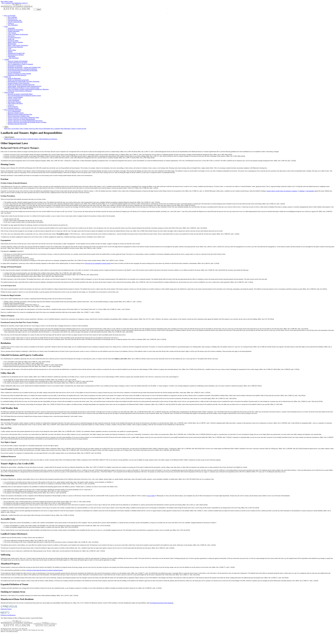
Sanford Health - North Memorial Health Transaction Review (24, 86)
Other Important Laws (45, 139)
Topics (6, 26)
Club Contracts (12, 33)
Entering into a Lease (10, 139)
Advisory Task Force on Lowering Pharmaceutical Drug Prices (25, 120)
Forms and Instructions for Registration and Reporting (22, 70)
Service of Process (13, 106)
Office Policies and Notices (15, 103)
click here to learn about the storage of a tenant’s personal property (44, 570)
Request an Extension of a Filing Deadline (19, 73)
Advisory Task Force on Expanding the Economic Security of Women (27, 122)
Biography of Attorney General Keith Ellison (20, 94)
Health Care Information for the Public (18, 80)
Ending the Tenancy (33, 139)
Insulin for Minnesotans (14, 78)
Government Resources (14, 37)
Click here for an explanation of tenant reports (97, 263)
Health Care (11, 39)
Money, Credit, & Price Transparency (18, 45)
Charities (6, 59)
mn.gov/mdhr (151, 495)
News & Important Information (12, 109)
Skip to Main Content (7, 1)
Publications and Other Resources (17, 75)
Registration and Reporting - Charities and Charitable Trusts (24, 67)
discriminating (310, 191)
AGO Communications (14, 111)
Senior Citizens (12, 50)
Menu (6, 127)
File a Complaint (6, 3)
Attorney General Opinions (15, 97)
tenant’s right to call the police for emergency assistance (282, 191)
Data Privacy (11, 36)
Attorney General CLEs (14, 98)
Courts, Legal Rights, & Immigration (18, 34)
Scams (9, 48)
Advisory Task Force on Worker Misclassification (21, 119)
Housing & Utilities (13, 40)
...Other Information (13, 58)
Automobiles (11, 28)
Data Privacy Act (12, 18)
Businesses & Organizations (15, 29)
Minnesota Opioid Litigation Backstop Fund (20, 114)
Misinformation (12, 44)
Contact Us (24, 3)
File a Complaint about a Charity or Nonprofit (20, 64)
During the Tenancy (21, 139)
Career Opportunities (13, 100)
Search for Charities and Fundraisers (18, 61)
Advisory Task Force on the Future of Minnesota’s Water (23, 117)
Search (38, 9)
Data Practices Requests (14, 102)
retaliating (302, 191)
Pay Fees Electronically (14, 72)
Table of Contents (9, 137)
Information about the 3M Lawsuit (17, 124)
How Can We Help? (9, 15)
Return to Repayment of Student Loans (18, 116)
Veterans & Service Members (16, 55)
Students (10, 51)
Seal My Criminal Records (15, 22)
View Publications (16, 3)
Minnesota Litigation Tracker (16, 113)
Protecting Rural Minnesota (15, 47)
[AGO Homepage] (17, 9)
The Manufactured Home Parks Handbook (161, 603)
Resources (54, 139)
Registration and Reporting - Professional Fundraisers (22, 69)
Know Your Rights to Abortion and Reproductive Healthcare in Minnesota (28, 89)
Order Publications (65, 128)
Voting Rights (11, 56)
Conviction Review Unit (14, 20)
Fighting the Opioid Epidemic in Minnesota (20, 91)
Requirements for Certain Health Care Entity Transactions (23, 81)
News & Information (44, 128)
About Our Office (9, 92)
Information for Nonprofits (15, 65)
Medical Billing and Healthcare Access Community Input (23, 87)
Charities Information (13, 31)
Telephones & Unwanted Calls (16, 53)
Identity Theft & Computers (15, 42)
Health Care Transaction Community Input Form (21, 84)
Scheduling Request (13, 108)
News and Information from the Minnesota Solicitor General (24, 95)
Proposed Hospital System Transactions (18, 83)
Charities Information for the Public (17, 62)
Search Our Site (81, 128)
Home (6, 128)
